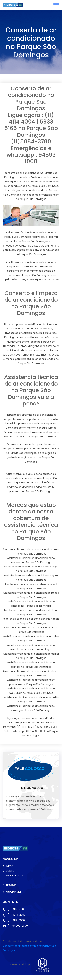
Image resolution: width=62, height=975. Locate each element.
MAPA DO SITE (14, 875)
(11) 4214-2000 (16, 914)
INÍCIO (9, 866)
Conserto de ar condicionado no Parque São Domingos (29, 948)
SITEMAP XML (13, 892)
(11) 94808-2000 (18, 925)
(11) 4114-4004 (16, 909)
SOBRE (10, 871)
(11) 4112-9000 (16, 920)
